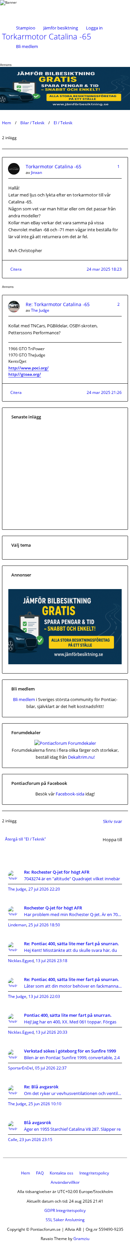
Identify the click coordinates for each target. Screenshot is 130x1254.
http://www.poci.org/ (28, 368)
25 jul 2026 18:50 (44, 925)
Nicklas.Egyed (21, 960)
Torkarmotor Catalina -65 (53, 166)
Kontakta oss (61, 1173)
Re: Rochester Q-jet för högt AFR (56, 872)
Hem (6, 123)
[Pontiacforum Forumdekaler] (65, 743)
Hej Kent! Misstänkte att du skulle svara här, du (70, 950)
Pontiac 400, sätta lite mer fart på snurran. (68, 1015)
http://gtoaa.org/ (24, 374)
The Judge (40, 310)
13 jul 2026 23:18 (51, 960)
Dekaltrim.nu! (81, 757)
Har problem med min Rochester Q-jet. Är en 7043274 (73, 914)
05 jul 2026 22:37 (51, 1068)
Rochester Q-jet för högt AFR (53, 908)
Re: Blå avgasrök (41, 1087)
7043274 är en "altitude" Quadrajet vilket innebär (72, 879)
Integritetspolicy (94, 1173)
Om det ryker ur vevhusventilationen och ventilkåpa (73, 1093)
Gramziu (81, 1238)
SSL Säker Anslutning (65, 1220)
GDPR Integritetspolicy (65, 1210)
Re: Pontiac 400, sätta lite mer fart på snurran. (71, 944)
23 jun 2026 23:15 (35, 1139)
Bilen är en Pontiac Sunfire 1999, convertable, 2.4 (72, 1058)
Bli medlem (27, 46)
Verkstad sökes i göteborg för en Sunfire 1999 (70, 1051)
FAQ (40, 1173)
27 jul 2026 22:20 (44, 889)
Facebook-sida (70, 794)
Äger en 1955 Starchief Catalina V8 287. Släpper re (72, 1129)
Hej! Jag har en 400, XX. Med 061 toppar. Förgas (70, 1022)
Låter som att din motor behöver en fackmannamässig (73, 986)
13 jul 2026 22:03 (44, 996)
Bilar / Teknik (32, 123)
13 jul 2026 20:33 (51, 1032)
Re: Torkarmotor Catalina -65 (58, 304)
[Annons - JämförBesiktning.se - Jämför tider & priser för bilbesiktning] (65, 663)
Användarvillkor (65, 1182)
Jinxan (36, 172)
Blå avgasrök (37, 1122)
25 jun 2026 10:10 (44, 1104)
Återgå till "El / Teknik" (25, 839)
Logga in (94, 28)
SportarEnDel (20, 1068)
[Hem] (23, 9)
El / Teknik (63, 123)
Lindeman (17, 925)
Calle (12, 1139)
